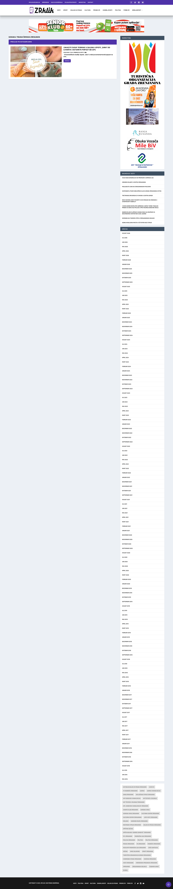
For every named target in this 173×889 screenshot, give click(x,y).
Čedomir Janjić (154, 866)
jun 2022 (124, 455)
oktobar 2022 (126, 437)
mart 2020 (125, 575)
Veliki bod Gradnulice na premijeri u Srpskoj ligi (138, 177)
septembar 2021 (127, 495)
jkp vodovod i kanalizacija (131, 798)
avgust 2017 (126, 712)
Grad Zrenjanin (128, 794)
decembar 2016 (127, 748)
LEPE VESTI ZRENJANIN (150, 817)
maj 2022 (125, 459)
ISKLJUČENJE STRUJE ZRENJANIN (145, 794)
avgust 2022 (126, 446)
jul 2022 (124, 450)
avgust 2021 (126, 499)
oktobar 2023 (126, 384)
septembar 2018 (127, 655)
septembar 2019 (127, 601)
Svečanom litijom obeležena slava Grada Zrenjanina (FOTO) (141, 191)
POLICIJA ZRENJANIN (129, 840)
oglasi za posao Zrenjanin (152, 825)
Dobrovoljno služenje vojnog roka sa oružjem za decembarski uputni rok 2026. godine (138, 212)
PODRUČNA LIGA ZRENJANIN (143, 836)
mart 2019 (125, 628)
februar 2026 (126, 260)
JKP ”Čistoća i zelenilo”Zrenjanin (133, 802)
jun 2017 (124, 721)
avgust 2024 (126, 339)
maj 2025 (125, 300)
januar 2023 (126, 424)
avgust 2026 (126, 233)
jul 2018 (124, 663)
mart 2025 (125, 308)
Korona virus (145, 809)
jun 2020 (125, 561)
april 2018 (125, 677)
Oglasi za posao (76, 10)
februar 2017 (126, 739)
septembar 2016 (127, 761)
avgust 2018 (126, 659)
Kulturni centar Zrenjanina (132, 817)
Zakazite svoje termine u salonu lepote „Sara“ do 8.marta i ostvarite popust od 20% (87, 48)
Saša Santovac (153, 847)
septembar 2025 (127, 282)
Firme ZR (126, 10)
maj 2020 (125, 566)
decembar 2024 (127, 322)
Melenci (125, 821)
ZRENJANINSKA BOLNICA (139, 866)
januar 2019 (126, 637)
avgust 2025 (126, 286)
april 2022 (125, 464)
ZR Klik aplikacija (34, 2)
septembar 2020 (127, 548)
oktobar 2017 (126, 703)
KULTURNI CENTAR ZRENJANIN (150, 813)
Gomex (142, 791)
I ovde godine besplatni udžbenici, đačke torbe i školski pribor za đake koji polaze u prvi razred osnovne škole (140, 206)
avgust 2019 (126, 606)
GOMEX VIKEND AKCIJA (153, 791)
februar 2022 (126, 473)
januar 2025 (126, 317)
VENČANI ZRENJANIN (150, 859)
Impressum (45, 2)
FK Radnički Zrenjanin (130, 791)
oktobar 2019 (126, 597)
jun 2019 (124, 615)
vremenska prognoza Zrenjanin (146, 862)
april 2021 (125, 517)
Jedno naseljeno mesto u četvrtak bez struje (137, 222)
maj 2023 (125, 406)
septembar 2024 (127, 335)
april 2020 (125, 570)
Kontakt (90, 2)
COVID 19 (151, 787)
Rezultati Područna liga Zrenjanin (134, 847)
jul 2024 (124, 344)
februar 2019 (126, 632)
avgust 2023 (126, 393)
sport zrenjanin (147, 851)
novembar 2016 (127, 752)
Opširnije (67, 60)
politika (140, 840)
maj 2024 (125, 353)
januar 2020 (126, 584)
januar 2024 (126, 371)
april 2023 (125, 411)
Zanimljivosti (107, 10)
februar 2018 (126, 686)
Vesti (59, 10)
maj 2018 (125, 672)
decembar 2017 (127, 695)
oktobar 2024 (126, 331)
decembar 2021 (127, 482)
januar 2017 (126, 743)
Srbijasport (136, 10)
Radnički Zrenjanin (154, 844)
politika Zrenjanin (152, 840)
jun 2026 (124, 242)
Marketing (82, 2)
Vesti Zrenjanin (128, 862)
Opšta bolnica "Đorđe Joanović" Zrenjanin (137, 832)
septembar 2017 (127, 708)
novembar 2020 (127, 539)
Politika (118, 10)
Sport (65, 10)
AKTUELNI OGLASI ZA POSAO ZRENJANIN (134, 787)
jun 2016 (124, 774)
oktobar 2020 (126, 544)
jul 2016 (124, 770)
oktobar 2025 (126, 277)
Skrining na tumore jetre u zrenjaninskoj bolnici (138, 218)
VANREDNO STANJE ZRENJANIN (132, 859)
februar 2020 (126, 579)
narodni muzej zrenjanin (139, 821)
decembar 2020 (127, 535)
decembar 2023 (127, 375)
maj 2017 (124, 726)
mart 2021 (125, 521)
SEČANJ (125, 851)
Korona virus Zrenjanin (131, 813)
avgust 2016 (126, 766)
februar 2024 (126, 366)
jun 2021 (124, 508)
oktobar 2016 (126, 757)
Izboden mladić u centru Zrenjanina (134, 182)
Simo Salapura (135, 851)
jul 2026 (124, 237)
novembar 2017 (127, 699)
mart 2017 (125, 734)
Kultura (88, 10)
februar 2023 (126, 419)
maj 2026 (125, 246)
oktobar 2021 (126, 490)
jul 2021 (124, 504)
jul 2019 (124, 610)
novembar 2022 (127, 433)
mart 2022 (125, 468)
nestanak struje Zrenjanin (132, 825)
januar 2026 (126, 264)
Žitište (125, 870)
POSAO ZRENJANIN (128, 844)
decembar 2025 (127, 268)
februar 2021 (126, 526)
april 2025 (125, 304)
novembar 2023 (127, 379)
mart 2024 (125, 362)
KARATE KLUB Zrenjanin (130, 809)
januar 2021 (126, 530)
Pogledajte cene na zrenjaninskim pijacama (136, 186)
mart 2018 (125, 681)
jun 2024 (125, 348)
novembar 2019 (127, 592)
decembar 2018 (127, 641)
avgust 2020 (126, 552)
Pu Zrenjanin (141, 844)
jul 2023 (124, 397)
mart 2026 (125, 255)
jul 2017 (124, 717)
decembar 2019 (127, 588)
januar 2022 (126, 477)
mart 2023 (125, 415)
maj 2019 (125, 619)
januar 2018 (126, 690)
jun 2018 (124, 668)
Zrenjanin (126, 866)
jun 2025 (124, 295)
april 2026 (125, 251)
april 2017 (125, 730)
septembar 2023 (127, 388)
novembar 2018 (127, 646)
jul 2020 (124, 557)
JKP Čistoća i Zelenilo (150, 798)
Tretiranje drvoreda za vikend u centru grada (137, 195)
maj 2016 (125, 779)
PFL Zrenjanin (127, 836)
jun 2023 (124, 402)
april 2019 (125, 623)
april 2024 (125, 357)
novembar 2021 (127, 486)
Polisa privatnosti (71, 2)
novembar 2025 (127, 273)
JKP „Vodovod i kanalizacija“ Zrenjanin (135, 806)
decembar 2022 (127, 428)
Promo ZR (96, 10)
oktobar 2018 (126, 650)
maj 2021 (125, 513)
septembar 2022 (127, 442)
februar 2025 (126, 313)
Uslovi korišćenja (57, 2)
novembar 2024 (127, 326)
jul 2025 (124, 291)
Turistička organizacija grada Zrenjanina (137, 855)
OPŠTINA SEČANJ (128, 828)
